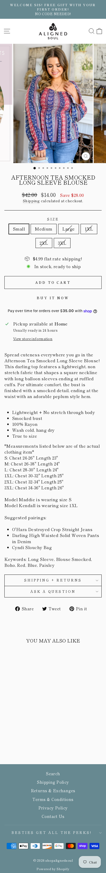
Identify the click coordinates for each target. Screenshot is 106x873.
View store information (32, 339)
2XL (44, 243)
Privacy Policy (53, 807)
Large (68, 229)
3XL (62, 243)
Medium (43, 229)
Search (53, 773)
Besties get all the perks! (52, 832)
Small (19, 229)
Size (53, 219)
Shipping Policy (53, 782)
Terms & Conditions (52, 799)
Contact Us (53, 816)
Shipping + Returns (53, 580)
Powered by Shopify (53, 868)
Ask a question (53, 591)
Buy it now (53, 297)
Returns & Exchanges (53, 790)
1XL (89, 229)
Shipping (31, 200)
